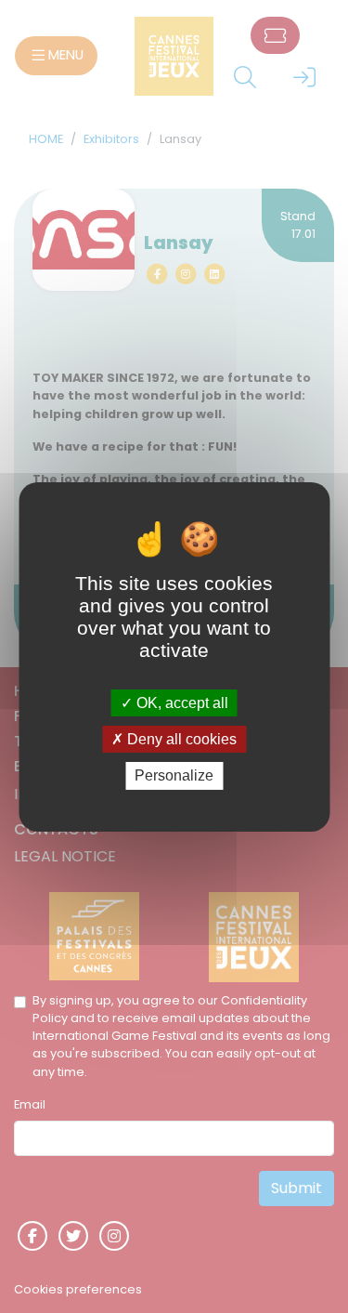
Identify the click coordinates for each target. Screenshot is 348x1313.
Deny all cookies (180, 739)
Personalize (174, 775)
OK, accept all (180, 703)
